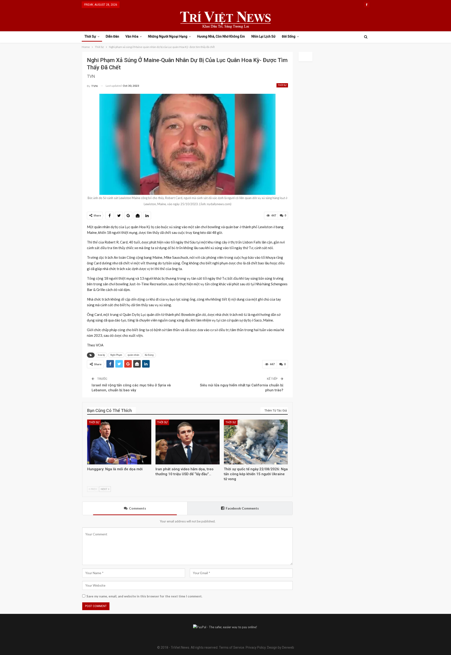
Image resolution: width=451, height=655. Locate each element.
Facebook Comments (242, 508)
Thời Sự (90, 36)
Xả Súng (149, 355)
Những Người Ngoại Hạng (167, 36)
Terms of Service (231, 647)
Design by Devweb (280, 647)
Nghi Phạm (116, 355)
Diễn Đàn (112, 36)
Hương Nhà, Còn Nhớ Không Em (221, 36)
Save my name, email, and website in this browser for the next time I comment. (144, 596)
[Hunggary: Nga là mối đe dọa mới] (119, 442)
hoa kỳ (101, 355)
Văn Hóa (131, 36)
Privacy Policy (256, 647)
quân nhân (133, 355)
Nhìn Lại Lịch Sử (263, 36)
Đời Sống (288, 36)
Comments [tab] (137, 508)
